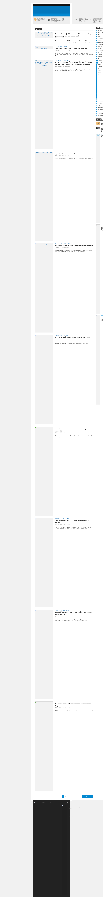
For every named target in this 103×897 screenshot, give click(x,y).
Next (87, 796)
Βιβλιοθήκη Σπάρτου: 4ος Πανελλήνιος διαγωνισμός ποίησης (41, 19)
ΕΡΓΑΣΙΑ (86, 15)
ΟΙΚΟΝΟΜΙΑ (66, 15)
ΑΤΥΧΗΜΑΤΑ (57, 518)
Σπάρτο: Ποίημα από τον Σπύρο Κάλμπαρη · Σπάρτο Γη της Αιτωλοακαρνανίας (70, 19)
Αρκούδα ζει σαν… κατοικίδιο (65, 154)
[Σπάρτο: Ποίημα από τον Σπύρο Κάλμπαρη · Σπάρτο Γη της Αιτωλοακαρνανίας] (63, 20)
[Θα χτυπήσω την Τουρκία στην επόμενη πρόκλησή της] (44, 287)
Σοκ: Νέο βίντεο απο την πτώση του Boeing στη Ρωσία (72, 521)
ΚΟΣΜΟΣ (48, 15)
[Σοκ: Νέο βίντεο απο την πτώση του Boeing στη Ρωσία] (44, 562)
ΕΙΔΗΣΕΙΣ (36, 15)
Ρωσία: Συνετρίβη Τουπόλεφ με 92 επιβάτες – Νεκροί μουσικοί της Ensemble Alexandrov (74, 35)
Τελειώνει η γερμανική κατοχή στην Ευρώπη (71, 48)
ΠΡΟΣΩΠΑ (74, 15)
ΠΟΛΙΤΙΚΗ (54, 15)
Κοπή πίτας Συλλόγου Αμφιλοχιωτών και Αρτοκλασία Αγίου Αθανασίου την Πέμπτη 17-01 (56, 20)
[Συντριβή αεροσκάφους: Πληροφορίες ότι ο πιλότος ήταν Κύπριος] (44, 654)
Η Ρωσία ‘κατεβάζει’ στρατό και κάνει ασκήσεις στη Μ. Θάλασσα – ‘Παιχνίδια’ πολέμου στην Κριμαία (73, 63)
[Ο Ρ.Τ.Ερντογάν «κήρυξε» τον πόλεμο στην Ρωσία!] (44, 379)
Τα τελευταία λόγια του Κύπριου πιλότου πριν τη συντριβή (72, 430)
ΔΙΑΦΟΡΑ (57, 243)
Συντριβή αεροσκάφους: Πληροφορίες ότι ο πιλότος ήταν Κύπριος (73, 613)
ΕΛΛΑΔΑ (42, 15)
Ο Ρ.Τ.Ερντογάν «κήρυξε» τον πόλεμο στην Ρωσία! (73, 337)
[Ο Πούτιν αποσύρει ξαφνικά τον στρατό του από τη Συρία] (44, 746)
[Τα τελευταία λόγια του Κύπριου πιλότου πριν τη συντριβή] (44, 471)
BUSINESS (60, 15)
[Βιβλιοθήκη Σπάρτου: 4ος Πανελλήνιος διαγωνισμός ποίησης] (35, 19)
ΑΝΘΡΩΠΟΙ (80, 15)
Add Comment (68, 37)
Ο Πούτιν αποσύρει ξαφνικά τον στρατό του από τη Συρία (73, 705)
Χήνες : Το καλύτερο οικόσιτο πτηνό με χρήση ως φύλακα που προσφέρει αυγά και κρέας (75, 807)
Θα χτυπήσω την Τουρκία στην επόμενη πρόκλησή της (74, 245)
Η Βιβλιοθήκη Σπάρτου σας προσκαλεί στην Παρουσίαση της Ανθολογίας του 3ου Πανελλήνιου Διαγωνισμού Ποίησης (97, 20)
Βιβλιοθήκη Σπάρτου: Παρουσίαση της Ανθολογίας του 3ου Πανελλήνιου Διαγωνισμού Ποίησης (83, 20)
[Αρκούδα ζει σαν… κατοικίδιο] (44, 196)
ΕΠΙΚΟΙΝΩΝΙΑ (93, 15)
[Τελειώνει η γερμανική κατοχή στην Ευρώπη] (44, 47)
